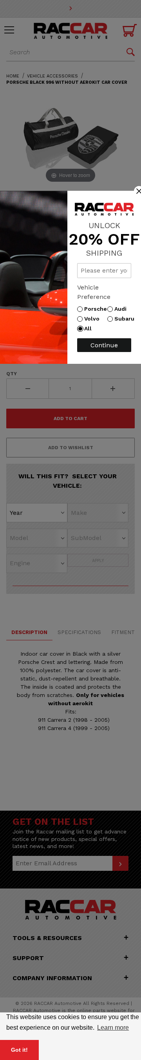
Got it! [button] (19, 1050)
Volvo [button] (93, 318)
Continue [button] (104, 345)
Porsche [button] (97, 309)
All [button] (90, 328)
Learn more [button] (113, 1027)
